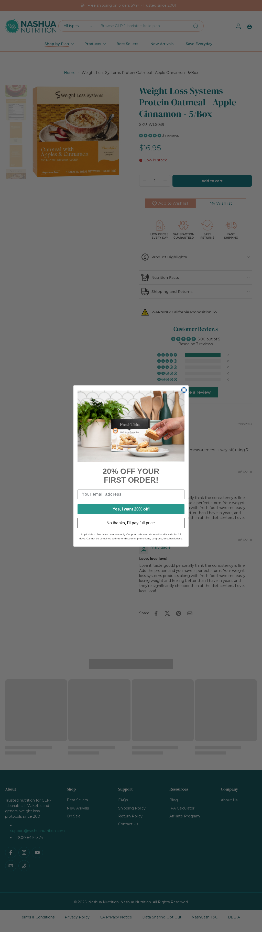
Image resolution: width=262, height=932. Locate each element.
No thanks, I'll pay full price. (131, 523)
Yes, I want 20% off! (131, 509)
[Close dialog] (184, 390)
